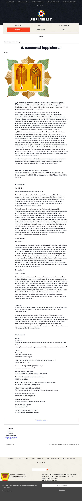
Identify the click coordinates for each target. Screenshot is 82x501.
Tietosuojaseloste (7, 491)
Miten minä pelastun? (53, 1)
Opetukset (41, 25)
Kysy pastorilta (64, 25)
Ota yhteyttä (41, 5)
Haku (63, 29)
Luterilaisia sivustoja (23, 1)
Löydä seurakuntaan (38, 1)
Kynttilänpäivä (10, 444)
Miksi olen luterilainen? (69, 1)
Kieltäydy (62, 490)
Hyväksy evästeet (62, 485)
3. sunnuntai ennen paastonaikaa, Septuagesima (63, 444)
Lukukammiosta (41, 29)
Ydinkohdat (18, 25)
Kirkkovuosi (18, 29)
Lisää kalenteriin (41, 420)
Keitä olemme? (10, 1)
